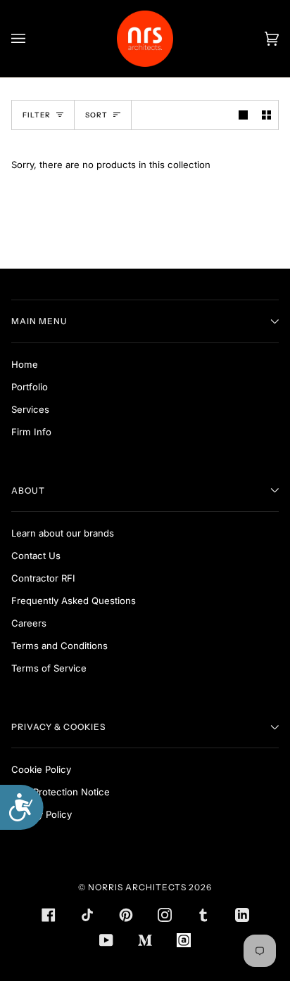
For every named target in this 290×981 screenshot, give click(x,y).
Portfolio (29, 386)
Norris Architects (137, 887)
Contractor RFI (43, 578)
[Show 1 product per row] (243, 115)
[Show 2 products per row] (266, 115)
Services (30, 409)
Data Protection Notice (60, 791)
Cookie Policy (41, 769)
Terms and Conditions (59, 645)
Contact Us (36, 555)
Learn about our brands (62, 533)
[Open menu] (32, 38)
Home (24, 364)
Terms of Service (49, 668)
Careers (28, 623)
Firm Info (31, 431)
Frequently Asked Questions (73, 600)
